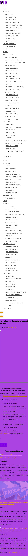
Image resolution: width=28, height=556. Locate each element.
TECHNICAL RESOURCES (14, 60)
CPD (10, 154)
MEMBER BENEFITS (12, 100)
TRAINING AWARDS (12, 146)
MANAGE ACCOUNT (12, 103)
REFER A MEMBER (12, 113)
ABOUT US (6, 11)
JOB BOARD (10, 138)
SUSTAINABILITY (11, 70)
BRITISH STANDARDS (12, 89)
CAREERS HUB (11, 135)
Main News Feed (12, 327)
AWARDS (9, 105)
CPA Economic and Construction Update (8, 457)
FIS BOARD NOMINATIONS (14, 25)
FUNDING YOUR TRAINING (14, 143)
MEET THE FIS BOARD (13, 22)
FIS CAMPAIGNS (11, 17)
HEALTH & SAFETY (12, 73)
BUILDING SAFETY (12, 65)
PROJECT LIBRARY (9, 46)
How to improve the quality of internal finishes (15, 396)
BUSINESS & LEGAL (12, 68)
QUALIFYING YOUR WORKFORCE (16, 140)
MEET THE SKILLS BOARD (14, 27)
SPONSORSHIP (11, 116)
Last (19, 552)
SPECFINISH (7, 156)
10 (13, 552)
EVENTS (5, 52)
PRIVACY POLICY (11, 41)
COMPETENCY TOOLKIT (13, 127)
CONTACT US (10, 38)
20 (14, 552)
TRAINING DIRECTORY (16, 151)
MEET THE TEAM (11, 30)
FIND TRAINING (11, 148)
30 (16, 552)
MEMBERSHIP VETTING (13, 33)
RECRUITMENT (11, 132)
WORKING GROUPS (12, 36)
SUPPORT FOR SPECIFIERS (14, 87)
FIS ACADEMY (10, 130)
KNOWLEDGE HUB (8, 54)
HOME (5, 9)
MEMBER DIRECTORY (9, 44)
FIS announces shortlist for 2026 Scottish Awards (11, 531)
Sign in (1, 316)
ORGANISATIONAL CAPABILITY (15, 62)
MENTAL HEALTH (11, 76)
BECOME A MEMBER (12, 97)
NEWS (5, 49)
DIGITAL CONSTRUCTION (13, 78)
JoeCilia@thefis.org (5, 433)
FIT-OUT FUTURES (12, 19)
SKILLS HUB (6, 122)
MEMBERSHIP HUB (9, 92)
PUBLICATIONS (10, 111)
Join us (1, 312)
